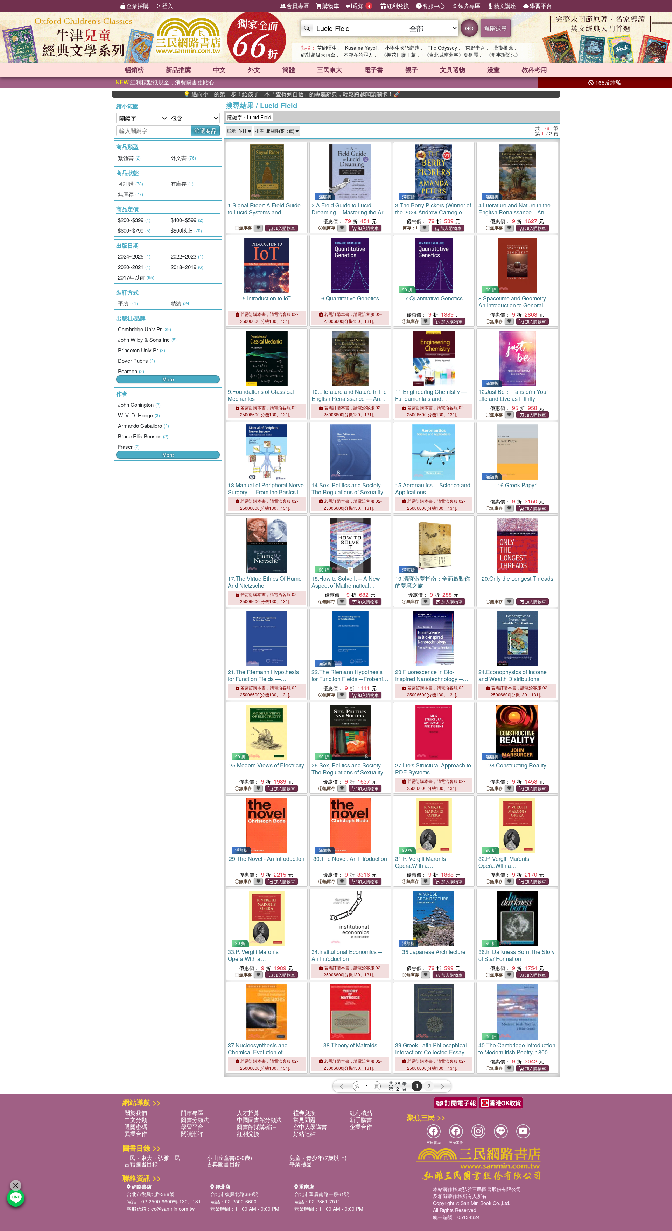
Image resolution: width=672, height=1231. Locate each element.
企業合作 (361, 1127)
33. (257, 959)
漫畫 (493, 69)
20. (517, 578)
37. (258, 1052)
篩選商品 (205, 131)
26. (349, 772)
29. (266, 859)
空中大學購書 (310, 1127)
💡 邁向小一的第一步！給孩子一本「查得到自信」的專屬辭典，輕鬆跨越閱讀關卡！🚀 (253, 94)
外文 (254, 69)
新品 (178, 69)
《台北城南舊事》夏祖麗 (451, 54)
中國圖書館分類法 (259, 1120)
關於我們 (136, 1113)
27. (433, 768)
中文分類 (136, 1120)
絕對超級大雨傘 (318, 54)
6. (350, 298)
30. (350, 859)
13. (266, 492)
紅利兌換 (398, 6)
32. (507, 866)
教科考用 (534, 69)
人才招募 (248, 1113)
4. (514, 212)
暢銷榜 (134, 69)
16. (517, 485)
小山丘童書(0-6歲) (229, 1158)
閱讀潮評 (192, 1134)
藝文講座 (505, 6)
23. (429, 682)
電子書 (373, 69)
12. (513, 395)
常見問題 (304, 1120)
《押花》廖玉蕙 (399, 54)
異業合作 (136, 1134)
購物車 (330, 6)
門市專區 (192, 1113)
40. (516, 1052)
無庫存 (245, 228)
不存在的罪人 (358, 54)
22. (350, 679)
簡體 (288, 69)
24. (512, 675)
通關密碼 (136, 1127)
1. (264, 212)
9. (261, 395)
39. (431, 1052)
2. (348, 212)
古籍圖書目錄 (141, 1164)
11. (431, 399)
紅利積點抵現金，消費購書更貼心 (164, 82)
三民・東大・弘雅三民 (152, 1158)
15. (432, 488)
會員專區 (298, 6)
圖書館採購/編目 (257, 1127)
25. (266, 765)
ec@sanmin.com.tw (173, 1208)
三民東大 (329, 69)
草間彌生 (327, 47)
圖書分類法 (195, 1120)
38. (350, 1045)
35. (433, 952)
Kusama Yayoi (361, 47)
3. (433, 215)
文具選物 (452, 69)
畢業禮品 (300, 1164)
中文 (219, 69)
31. (424, 866)
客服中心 (433, 6)
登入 (167, 6)
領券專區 (469, 6)
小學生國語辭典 (402, 47)
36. (516, 955)
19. (432, 581)
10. (349, 399)
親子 (411, 69)
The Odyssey (442, 47)
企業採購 (137, 6)
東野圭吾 (475, 47)
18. (346, 585)
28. (517, 765)
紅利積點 (361, 1113)
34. (347, 955)
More (168, 379)
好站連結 (304, 1134)
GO (469, 28)
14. (349, 492)
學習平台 (541, 6)
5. (267, 298)
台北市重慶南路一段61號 (321, 1193)
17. (265, 581)
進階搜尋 (495, 28)
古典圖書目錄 (223, 1164)
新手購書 (361, 1120)
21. (263, 682)
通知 (361, 6)
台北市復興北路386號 (150, 1193)
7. (434, 298)
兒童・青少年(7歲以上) (317, 1158)
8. (515, 305)
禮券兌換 (304, 1113)
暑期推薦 (503, 47)
